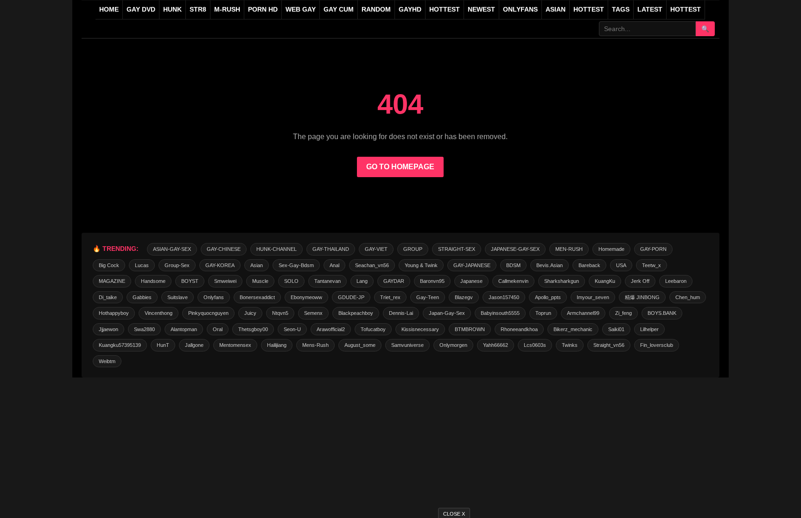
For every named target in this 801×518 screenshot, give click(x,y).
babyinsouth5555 (500, 313)
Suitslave (177, 297)
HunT (163, 345)
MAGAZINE (112, 281)
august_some (359, 345)
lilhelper (649, 329)
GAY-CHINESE (224, 249)
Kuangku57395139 (120, 345)
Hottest (588, 9)
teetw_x (651, 265)
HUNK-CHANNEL (276, 249)
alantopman (184, 329)
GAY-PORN (653, 249)
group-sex (177, 265)
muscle (260, 281)
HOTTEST (444, 9)
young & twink (421, 265)
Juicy (250, 313)
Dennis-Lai (401, 313)
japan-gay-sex (447, 313)
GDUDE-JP (351, 297)
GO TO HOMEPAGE (400, 167)
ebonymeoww (306, 297)
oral (217, 329)
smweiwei (225, 281)
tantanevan (327, 281)
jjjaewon (108, 329)
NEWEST (481, 9)
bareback (589, 265)
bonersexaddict (257, 297)
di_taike (108, 297)
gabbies (142, 297)
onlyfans (213, 297)
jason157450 (504, 297)
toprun (543, 313)
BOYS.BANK (662, 313)
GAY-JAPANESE (471, 265)
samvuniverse (407, 345)
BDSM (513, 265)
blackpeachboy (355, 313)
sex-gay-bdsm (296, 265)
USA (621, 265)
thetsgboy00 (253, 329)
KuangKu (605, 281)
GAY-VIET (376, 249)
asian (256, 265)
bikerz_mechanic (572, 329)
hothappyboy (114, 313)
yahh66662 (495, 345)
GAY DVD (141, 9)
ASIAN (556, 9)
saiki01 (616, 329)
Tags (620, 9)
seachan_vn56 (372, 265)
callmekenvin (513, 281)
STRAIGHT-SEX (456, 249)
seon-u (292, 329)
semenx (313, 313)
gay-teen (427, 297)
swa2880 (144, 329)
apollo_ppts (548, 297)
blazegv (464, 297)
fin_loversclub (656, 345)
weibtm (107, 361)
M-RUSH (227, 9)
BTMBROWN (470, 329)
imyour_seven (593, 297)
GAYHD (410, 9)
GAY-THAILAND (330, 249)
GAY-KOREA (220, 265)
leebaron (676, 281)
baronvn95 (432, 281)
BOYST (189, 281)
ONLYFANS (520, 9)
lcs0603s (535, 345)
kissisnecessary (420, 329)
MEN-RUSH (569, 249)
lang (362, 281)
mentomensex (235, 345)
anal (334, 265)
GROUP (412, 249)
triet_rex (390, 297)
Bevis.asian (549, 265)
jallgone (194, 345)
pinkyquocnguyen (208, 313)
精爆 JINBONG (642, 297)
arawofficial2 (331, 329)
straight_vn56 (608, 345)
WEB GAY (301, 9)
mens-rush (315, 345)
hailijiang (276, 345)
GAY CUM (339, 9)
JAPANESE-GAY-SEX (515, 249)
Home (109, 9)
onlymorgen (453, 345)
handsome (153, 281)
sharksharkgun (561, 281)
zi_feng (623, 313)
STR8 (198, 9)
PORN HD (263, 9)
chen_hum (687, 297)
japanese (471, 281)
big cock (109, 265)
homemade (611, 249)
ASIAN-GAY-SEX (172, 249)
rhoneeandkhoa (519, 329)
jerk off (640, 281)
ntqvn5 (280, 313)
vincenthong (158, 313)
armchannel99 (583, 313)
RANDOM (376, 9)
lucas (142, 265)
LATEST (649, 9)
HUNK (172, 9)
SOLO (291, 281)
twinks (570, 345)
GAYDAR (393, 281)
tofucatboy (373, 329)
